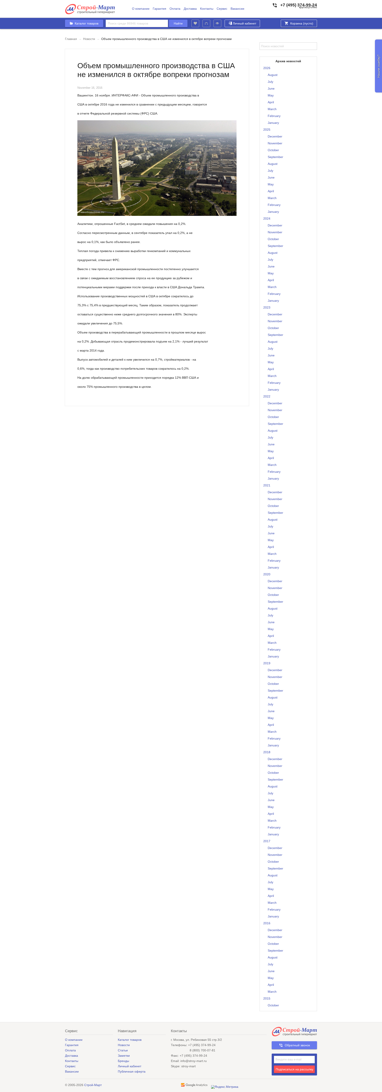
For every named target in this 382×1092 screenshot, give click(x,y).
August (272, 75)
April (271, 102)
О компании (140, 8)
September (275, 157)
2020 (266, 574)
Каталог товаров (129, 1039)
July (270, 81)
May (271, 95)
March (272, 109)
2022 (266, 396)
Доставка (190, 8)
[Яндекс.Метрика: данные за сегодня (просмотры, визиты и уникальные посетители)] (224, 1087)
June (271, 88)
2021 (266, 485)
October (273, 150)
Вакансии (237, 8)
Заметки (124, 1055)
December (275, 136)
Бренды (123, 1061)
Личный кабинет (244, 23)
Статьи (123, 1050)
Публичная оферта (131, 1071)
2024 (266, 218)
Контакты (206, 8)
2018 (266, 752)
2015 (266, 998)
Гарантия (159, 8)
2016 (266, 923)
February (274, 116)
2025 (266, 129)
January (273, 122)
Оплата (175, 8)
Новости (89, 39)
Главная (71, 39)
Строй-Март (93, 1085)
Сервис (222, 8)
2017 (266, 841)
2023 (266, 307)
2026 (266, 68)
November (275, 143)
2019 (266, 663)
